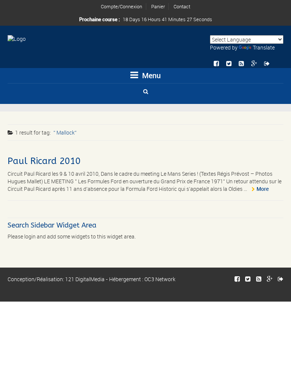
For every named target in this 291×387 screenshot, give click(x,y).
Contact (182, 6)
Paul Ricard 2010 (44, 161)
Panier (158, 6)
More (263, 188)
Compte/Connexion (121, 6)
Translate (264, 47)
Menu (150, 75)
